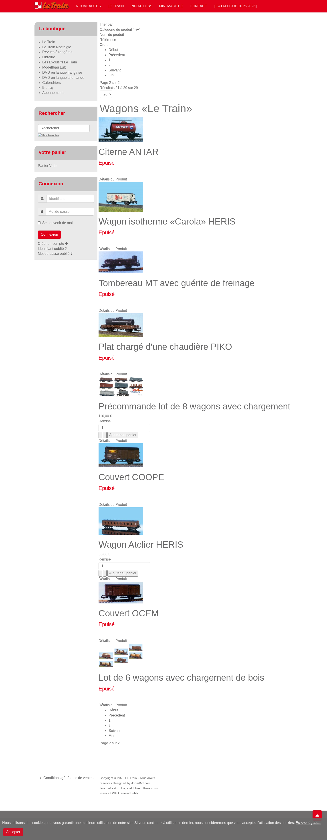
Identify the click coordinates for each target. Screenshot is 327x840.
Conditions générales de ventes (68, 778)
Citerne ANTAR (129, 152)
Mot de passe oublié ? (55, 253)
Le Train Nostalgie (56, 47)
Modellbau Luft (54, 67)
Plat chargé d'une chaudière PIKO (165, 347)
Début (113, 50)
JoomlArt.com (141, 783)
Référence (108, 40)
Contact (198, 6)
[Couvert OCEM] (121, 592)
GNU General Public (124, 793)
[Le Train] (51, 4)
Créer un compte (51, 243)
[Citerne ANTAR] (121, 129)
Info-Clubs (141, 6)
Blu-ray (48, 87)
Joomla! (105, 788)
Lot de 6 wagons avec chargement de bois (181, 677)
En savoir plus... (308, 823)
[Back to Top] (317, 815)
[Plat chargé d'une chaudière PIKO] (121, 325)
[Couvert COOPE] (121, 455)
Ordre (104, 45)
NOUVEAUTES (88, 6)
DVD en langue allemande (63, 77)
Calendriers (51, 83)
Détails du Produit (113, 179)
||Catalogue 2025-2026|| (235, 6)
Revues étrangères (57, 52)
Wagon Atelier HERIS (141, 544)
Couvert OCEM (129, 613)
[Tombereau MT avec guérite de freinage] (121, 262)
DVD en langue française (62, 72)
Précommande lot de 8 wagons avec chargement (194, 406)
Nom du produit (112, 34)
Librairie (48, 57)
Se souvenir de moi (57, 223)
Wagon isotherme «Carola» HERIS (167, 221)
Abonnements (53, 93)
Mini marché (171, 6)
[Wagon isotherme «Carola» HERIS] (121, 196)
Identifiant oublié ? (52, 249)
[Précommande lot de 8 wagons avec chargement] (121, 386)
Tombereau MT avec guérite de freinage (176, 283)
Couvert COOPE (131, 477)
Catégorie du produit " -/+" (120, 29)
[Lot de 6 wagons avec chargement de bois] (121, 655)
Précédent (117, 55)
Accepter (13, 832)
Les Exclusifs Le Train (59, 62)
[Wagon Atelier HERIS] (121, 521)
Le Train (116, 6)
